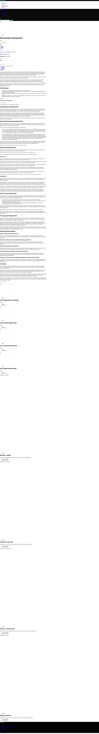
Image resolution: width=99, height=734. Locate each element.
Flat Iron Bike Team (5, 459)
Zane (3, 304)
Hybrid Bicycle (5, 6)
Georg (1, 60)
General (3, 539)
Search (11, 20)
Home (3, 724)
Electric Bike (4, 3)
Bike (3, 4)
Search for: (2, 19)
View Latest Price (3, 102)
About (3, 7)
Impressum (4, 728)
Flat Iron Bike (2, 0)
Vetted (3, 2)
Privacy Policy (5, 727)
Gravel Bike (4, 5)
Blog (3, 725)
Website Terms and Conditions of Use (9, 726)
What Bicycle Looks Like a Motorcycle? (4, 54)
